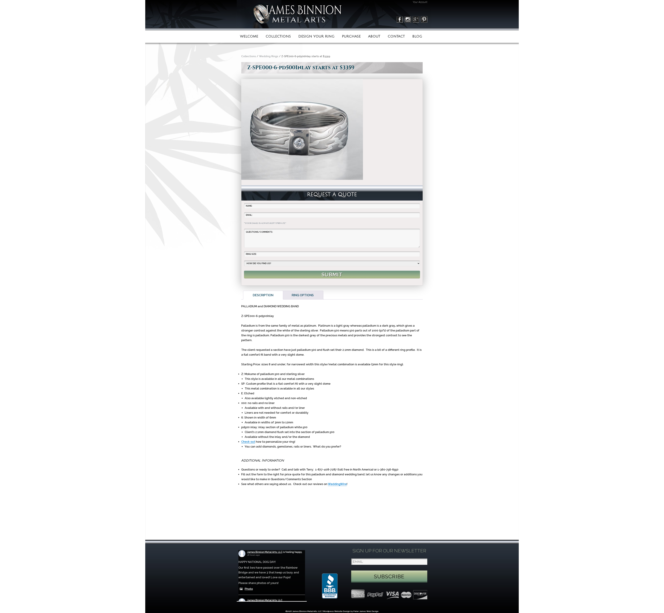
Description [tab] (263, 295)
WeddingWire (337, 484)
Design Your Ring (316, 36)
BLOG (417, 36)
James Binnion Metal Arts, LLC (264, 552)
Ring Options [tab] (303, 295)
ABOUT (374, 36)
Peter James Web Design (366, 611)
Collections (278, 36)
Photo (249, 589)
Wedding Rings (268, 56)
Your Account (420, 2)
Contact (396, 36)
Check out (248, 441)
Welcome (249, 36)
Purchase (351, 36)
